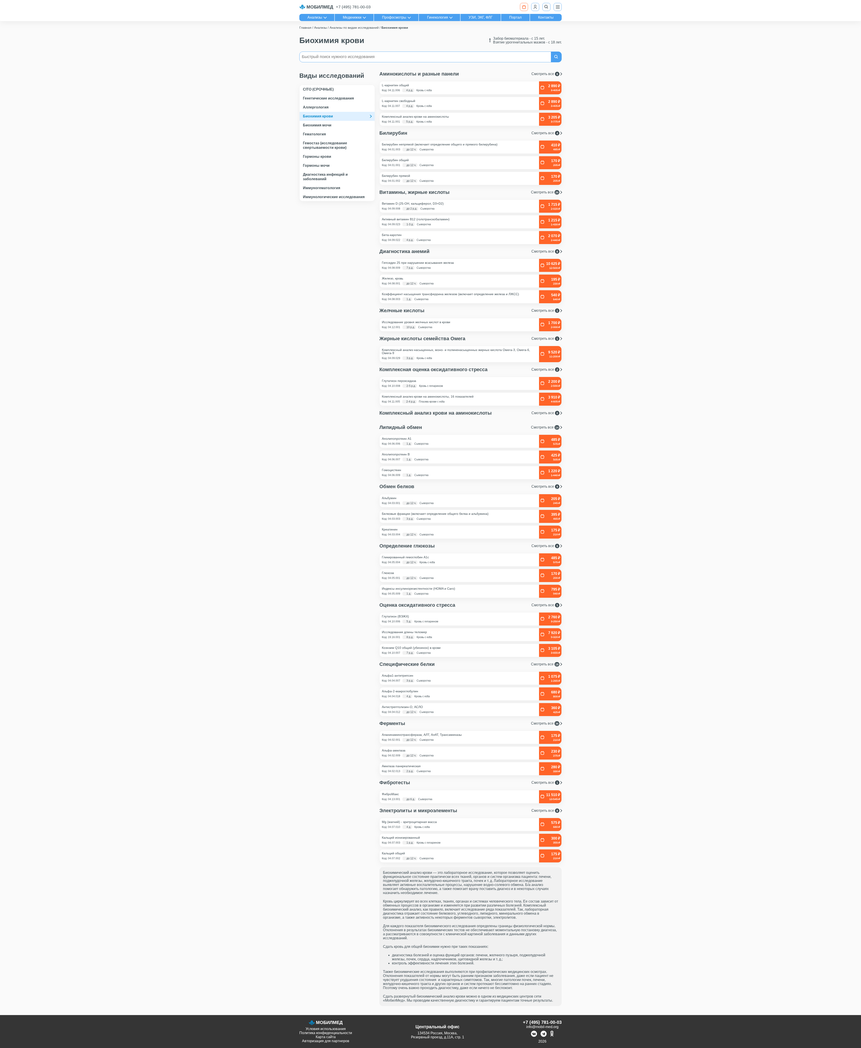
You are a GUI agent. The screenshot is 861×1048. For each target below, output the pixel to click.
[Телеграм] (543, 1034)
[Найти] (556, 57)
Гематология (314, 134)
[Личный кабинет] (535, 7)
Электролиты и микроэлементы (468, 810)
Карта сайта (326, 1037)
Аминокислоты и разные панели (468, 74)
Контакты (546, 17)
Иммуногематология (321, 188)
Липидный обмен (469, 427)
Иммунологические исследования (334, 197)
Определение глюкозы (468, 546)
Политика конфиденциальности (325, 1033)
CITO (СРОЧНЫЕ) (318, 89)
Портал (515, 17)
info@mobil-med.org (542, 1027)
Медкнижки (352, 17)
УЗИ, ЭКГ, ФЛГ (481, 17)
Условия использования (326, 1029)
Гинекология (437, 17)
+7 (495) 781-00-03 (353, 7)
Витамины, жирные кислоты (469, 192)
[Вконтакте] (534, 1034)
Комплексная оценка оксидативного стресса (468, 369)
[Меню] (558, 7)
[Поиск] (546, 7)
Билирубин (468, 133)
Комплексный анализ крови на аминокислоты (468, 413)
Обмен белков (468, 486)
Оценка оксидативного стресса (468, 605)
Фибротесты (468, 782)
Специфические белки (469, 664)
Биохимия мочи (317, 125)
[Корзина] (524, 7)
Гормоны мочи (316, 165)
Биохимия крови (318, 116)
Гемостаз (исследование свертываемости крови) (325, 145)
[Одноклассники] (551, 1034)
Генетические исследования (328, 98)
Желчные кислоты (468, 310)
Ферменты (469, 723)
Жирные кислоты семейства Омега (468, 338)
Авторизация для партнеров (325, 1041)
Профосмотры (394, 17)
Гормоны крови (317, 156)
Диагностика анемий (468, 251)
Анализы (314, 17)
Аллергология (315, 107)
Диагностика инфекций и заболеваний (325, 177)
